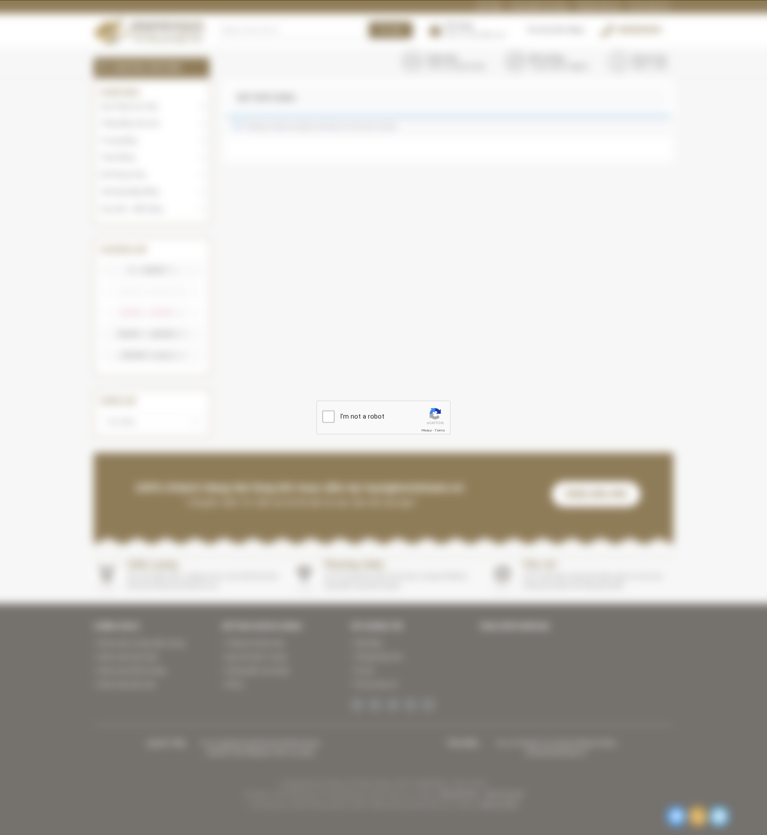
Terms (440, 430)
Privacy (426, 430)
